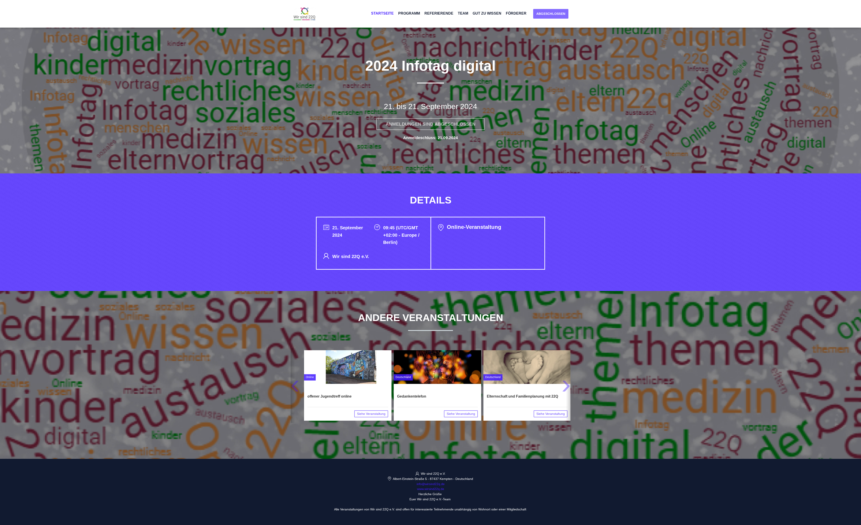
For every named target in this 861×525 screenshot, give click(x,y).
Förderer (516, 13)
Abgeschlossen (550, 13)
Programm (409, 13)
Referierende (438, 13)
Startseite (382, 13)
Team (463, 13)
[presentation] (295, 387)
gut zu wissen (487, 13)
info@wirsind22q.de (431, 484)
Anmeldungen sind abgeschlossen (430, 124)
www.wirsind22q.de (430, 489)
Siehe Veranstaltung (371, 414)
